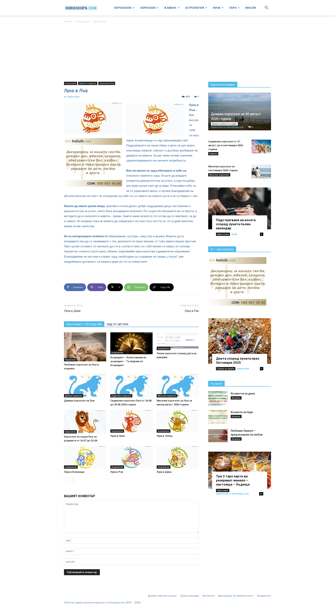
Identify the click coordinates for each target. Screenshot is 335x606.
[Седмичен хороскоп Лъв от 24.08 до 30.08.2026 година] (131, 385)
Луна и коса (223, 234)
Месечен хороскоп (167, 395)
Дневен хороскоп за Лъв (79, 400)
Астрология (82, 21)
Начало (68, 21)
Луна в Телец (164, 435)
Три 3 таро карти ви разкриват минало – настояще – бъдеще (233, 480)
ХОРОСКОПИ (123, 7)
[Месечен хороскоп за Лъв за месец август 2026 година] (178, 385)
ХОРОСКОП (148, 7)
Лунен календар (189, 595)
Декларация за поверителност (235, 595)
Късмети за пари (242, 412)
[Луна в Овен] (131, 421)
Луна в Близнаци (74, 471)
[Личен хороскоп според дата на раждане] (178, 341)
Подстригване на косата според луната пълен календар (236, 224)
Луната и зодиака (87, 83)
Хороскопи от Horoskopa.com (227, 126)
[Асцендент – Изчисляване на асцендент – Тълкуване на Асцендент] (131, 343)
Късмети (216, 383)
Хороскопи (73, 96)
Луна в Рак (192, 311)
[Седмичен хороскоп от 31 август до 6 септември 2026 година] (261, 146)
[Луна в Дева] (178, 457)
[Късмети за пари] (218, 417)
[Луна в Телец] (178, 421)
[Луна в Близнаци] (85, 457)
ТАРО (233, 7)
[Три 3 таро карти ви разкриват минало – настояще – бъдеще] (239, 470)
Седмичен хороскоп (121, 395)
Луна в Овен (117, 435)
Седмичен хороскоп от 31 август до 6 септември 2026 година (225, 145)
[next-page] (72, 479)
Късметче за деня (243, 393)
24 (261, 493)
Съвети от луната (225, 368)
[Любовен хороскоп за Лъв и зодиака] (85, 346)
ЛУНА (216, 7)
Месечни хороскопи (219, 174)
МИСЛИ (250, 7)
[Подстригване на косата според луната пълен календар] (239, 208)
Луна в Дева (72, 311)
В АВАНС (170, 7)
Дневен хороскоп (73, 395)
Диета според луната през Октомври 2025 (237, 360)
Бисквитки (209, 595)
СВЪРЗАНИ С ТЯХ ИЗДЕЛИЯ (84, 324)
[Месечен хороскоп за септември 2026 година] (261, 171)
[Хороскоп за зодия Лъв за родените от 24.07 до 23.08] (85, 421)
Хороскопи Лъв (106, 83)
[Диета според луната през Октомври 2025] (239, 341)
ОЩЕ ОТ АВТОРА (117, 324)
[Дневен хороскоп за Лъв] (85, 385)
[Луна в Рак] (131, 457)
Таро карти (222, 490)
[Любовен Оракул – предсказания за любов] (218, 435)
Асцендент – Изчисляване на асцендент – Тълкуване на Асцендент (128, 361)
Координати (264, 595)
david (234, 234)
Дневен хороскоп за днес (224, 123)
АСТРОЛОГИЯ (194, 7)
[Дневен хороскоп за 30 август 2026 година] (239, 111)
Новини (213, 153)
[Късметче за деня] (218, 398)
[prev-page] (66, 479)
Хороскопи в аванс (223, 84)
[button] (266, 8)
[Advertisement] (167, 53)
